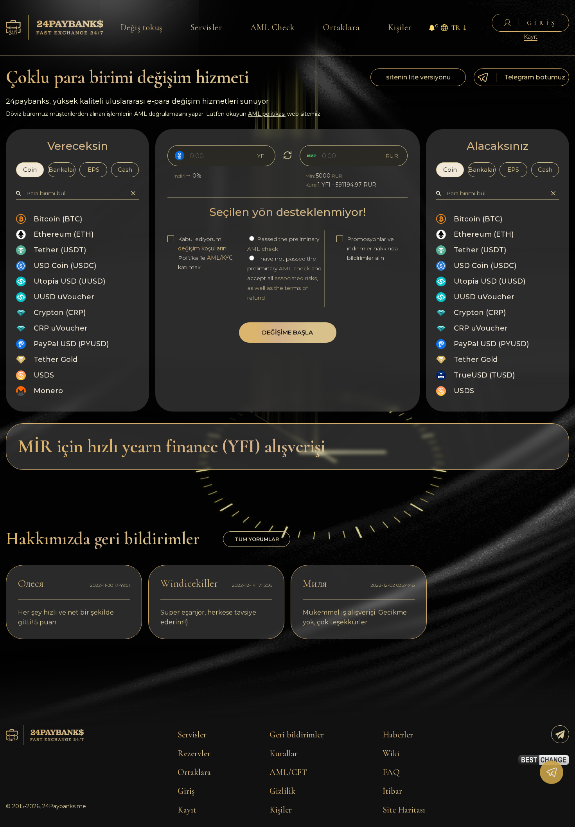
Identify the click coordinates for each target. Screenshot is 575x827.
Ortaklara (341, 27)
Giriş (186, 791)
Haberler (398, 735)
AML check (262, 248)
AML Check (272, 27)
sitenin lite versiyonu (418, 77)
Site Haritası (404, 810)
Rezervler (194, 753)
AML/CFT (288, 772)
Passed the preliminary (283, 244)
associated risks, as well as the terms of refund (282, 288)
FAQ (391, 772)
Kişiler (400, 27)
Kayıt (530, 37)
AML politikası (267, 113)
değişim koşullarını (203, 248)
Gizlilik (282, 791)
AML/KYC (220, 257)
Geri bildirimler (297, 735)
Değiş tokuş (141, 27)
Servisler (206, 27)
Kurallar (284, 753)
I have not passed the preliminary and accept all (284, 278)
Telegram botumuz (534, 77)
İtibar (392, 791)
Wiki (391, 753)
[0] (432, 29)
